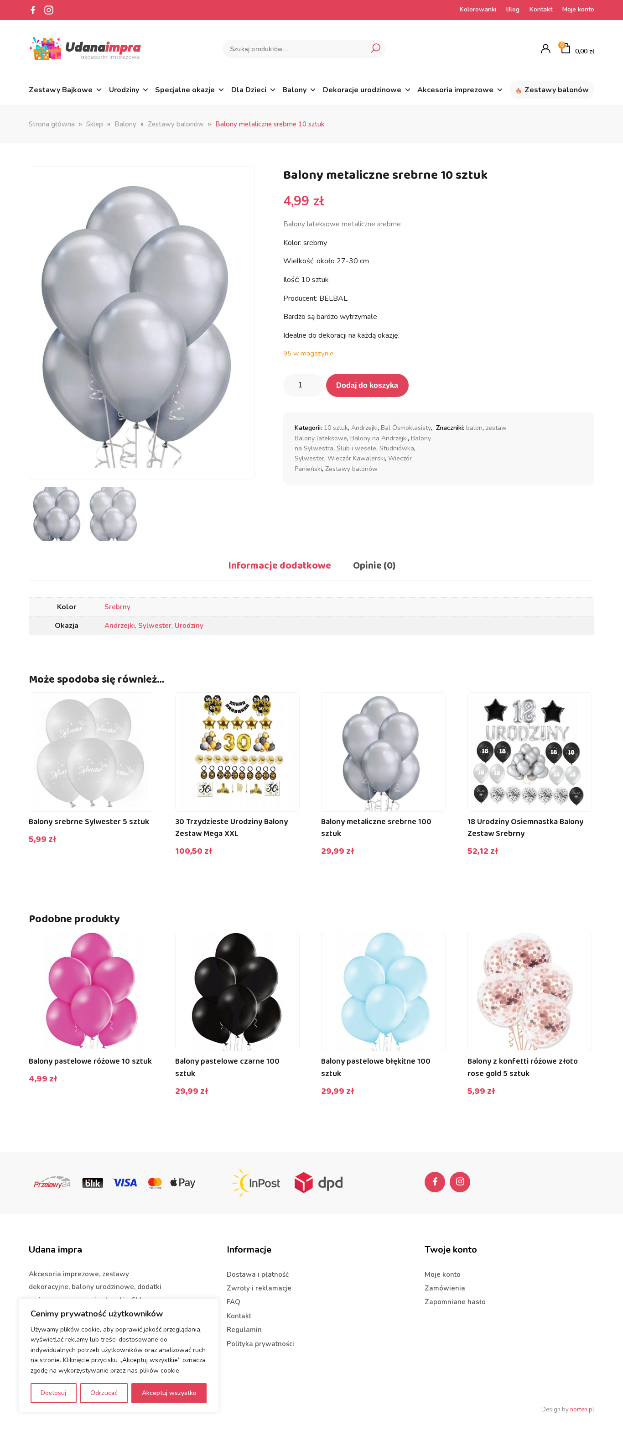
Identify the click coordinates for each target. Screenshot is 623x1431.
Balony (294, 90)
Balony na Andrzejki (379, 438)
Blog (512, 9)
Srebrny (117, 606)
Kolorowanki (478, 9)
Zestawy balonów (556, 90)
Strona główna (52, 124)
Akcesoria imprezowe (455, 90)
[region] (118, 1356)
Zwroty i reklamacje (259, 1288)
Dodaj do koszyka (367, 385)
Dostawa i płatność (258, 1274)
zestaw (496, 427)
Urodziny (124, 90)
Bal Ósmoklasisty (406, 427)
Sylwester (309, 458)
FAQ (233, 1301)
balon (474, 427)
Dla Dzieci (248, 90)
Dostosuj (53, 1393)
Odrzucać (104, 1393)
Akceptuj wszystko (169, 1393)
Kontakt (541, 9)
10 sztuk (336, 427)
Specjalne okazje (185, 90)
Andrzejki (364, 427)
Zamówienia (445, 1288)
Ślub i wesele (356, 448)
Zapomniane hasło (455, 1301)
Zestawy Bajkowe (61, 90)
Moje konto (578, 9)
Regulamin (244, 1329)
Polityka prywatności (260, 1343)
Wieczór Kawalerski (356, 458)
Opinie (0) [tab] (374, 566)
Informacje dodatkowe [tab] (279, 566)
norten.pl (582, 1409)
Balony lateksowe (321, 438)
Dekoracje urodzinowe (362, 90)
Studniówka (396, 448)
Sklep (94, 124)
